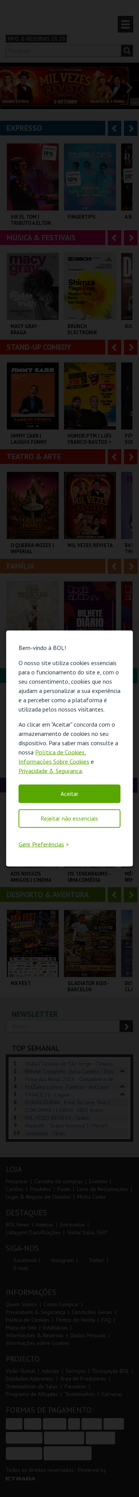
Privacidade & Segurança (50, 770)
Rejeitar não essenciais (69, 818)
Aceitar (69, 793)
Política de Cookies (60, 752)
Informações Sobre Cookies (54, 761)
